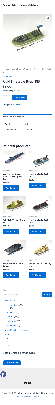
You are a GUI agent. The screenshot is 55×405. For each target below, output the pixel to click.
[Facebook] (25, 383)
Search (6, 290)
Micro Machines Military (21, 5)
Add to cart (19, 97)
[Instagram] (29, 383)
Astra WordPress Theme (28, 396)
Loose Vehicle (15, 69)
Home (5, 69)
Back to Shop (12, 363)
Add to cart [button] (11, 188)
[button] (48, 18)
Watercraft (27, 69)
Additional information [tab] (13, 117)
